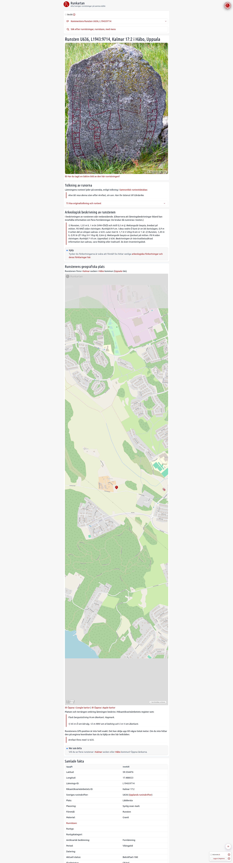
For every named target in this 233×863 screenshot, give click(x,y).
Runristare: (71, 823)
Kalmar (86, 271)
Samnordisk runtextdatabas (133, 190)
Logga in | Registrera (219, 858)
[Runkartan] (66, 4)
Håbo (101, 271)
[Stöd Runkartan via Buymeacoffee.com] (227, 5)
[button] (116, 487)
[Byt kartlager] (164, 489)
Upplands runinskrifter (140, 795)
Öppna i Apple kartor (104, 707)
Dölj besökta (216, 854)
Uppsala (118, 271)
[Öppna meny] (228, 846)
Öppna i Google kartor (78, 707)
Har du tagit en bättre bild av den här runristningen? (93, 176)
